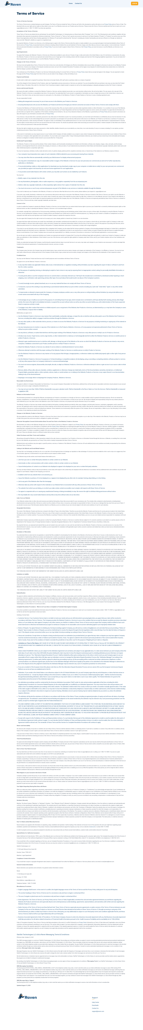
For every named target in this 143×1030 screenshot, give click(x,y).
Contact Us (78, 3)
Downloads (95, 1005)
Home (71, 3)
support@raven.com (98, 1011)
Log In (134, 3)
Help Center (95, 1002)
